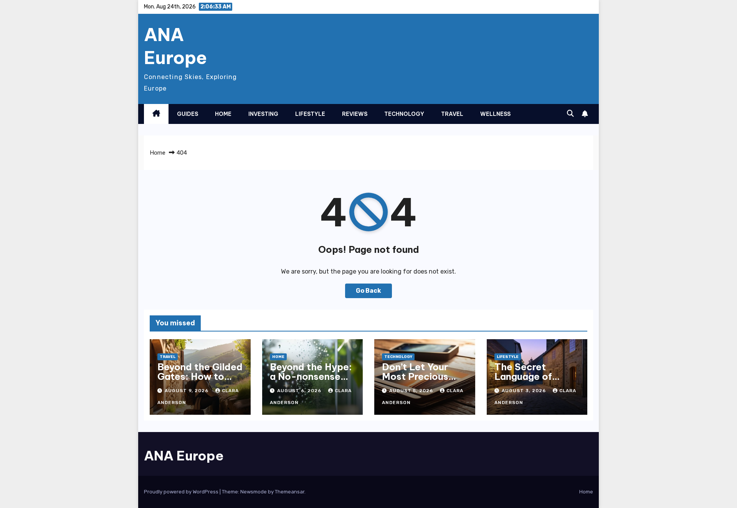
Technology (404, 114)
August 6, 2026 (300, 390)
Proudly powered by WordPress (182, 492)
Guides (187, 114)
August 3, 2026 (524, 390)
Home (223, 114)
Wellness (495, 114)
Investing (263, 114)
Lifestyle (310, 114)
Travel (452, 114)
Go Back (368, 290)
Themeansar (289, 492)
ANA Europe (175, 46)
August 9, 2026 (187, 390)
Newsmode (253, 492)
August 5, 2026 (412, 390)
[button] (570, 113)
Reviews (354, 114)
